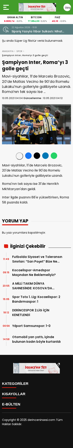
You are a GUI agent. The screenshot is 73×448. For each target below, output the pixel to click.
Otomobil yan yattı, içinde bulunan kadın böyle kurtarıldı (36, 339)
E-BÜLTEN (11, 404)
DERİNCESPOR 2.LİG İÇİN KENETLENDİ (30, 312)
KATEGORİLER (15, 384)
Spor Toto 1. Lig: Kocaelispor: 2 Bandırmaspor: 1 (36, 299)
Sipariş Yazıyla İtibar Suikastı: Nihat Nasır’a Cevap (37, 31)
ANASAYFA (7, 51)
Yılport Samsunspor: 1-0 (31, 326)
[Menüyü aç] (6, 7)
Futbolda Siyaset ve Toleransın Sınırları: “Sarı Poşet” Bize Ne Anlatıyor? (37, 259)
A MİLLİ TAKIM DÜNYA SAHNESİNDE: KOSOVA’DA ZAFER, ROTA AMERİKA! (32, 286)
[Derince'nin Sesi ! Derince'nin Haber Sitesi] (37, 7)
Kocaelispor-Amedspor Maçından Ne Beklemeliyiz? (34, 272)
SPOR (19, 51)
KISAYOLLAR (13, 394)
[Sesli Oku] (19, 156)
